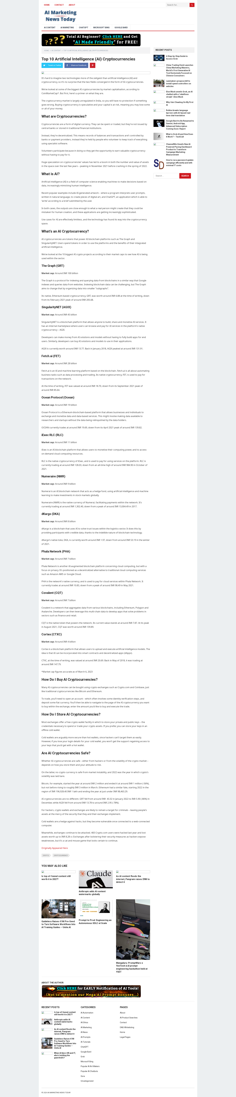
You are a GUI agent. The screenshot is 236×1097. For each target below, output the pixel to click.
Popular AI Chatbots (89, 1071)
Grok (83, 1056)
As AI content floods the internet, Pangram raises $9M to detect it (133, 879)
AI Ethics (84, 1022)
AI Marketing (67, 27)
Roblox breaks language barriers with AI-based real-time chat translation (178, 113)
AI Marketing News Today (59, 1093)
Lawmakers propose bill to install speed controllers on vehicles (178, 83)
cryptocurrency (61, 855)
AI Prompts (85, 1037)
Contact (59, 5)
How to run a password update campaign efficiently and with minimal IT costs (179, 162)
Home (46, 51)
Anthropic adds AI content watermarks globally (63, 1021)
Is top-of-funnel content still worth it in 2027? (65, 1013)
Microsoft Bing (101, 27)
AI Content (49, 27)
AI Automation (87, 1013)
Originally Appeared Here (55, 848)
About (72, 5)
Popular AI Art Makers (90, 1066)
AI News (84, 1032)
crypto (46, 855)
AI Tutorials (85, 1042)
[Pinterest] (92, 65)
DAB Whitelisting (127, 1027)
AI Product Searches (129, 1018)
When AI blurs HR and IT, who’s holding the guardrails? (65, 1055)
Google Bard (121, 27)
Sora (83, 1076)
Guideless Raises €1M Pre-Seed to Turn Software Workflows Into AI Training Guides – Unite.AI (58, 924)
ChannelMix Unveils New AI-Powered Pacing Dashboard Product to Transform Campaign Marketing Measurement (179, 149)
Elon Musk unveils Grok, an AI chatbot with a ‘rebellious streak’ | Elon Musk (179, 94)
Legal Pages (125, 1037)
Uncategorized (87, 1081)
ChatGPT (83, 27)
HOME (47, 5)
